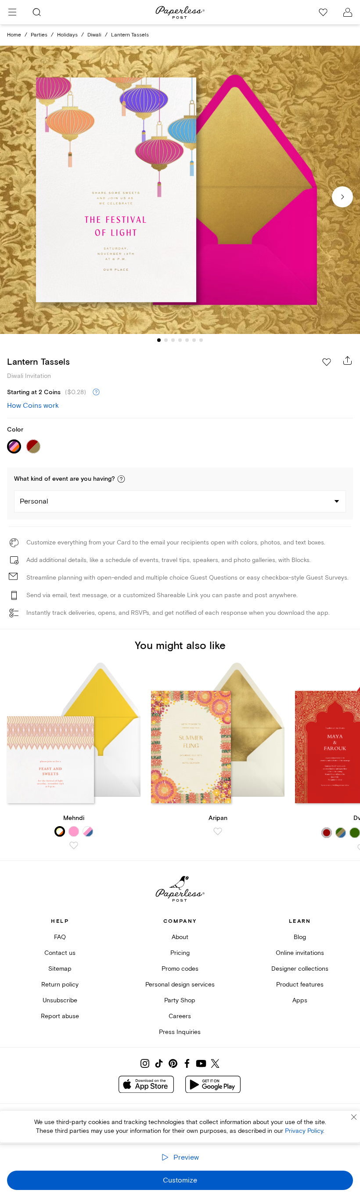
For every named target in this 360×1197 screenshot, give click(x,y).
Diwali (94, 35)
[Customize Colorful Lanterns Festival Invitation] (180, 190)
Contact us (60, 953)
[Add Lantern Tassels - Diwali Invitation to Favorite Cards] (326, 362)
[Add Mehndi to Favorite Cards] (73, 845)
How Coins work (33, 405)
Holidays (67, 35)
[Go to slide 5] (187, 340)
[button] (121, 479)
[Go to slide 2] (166, 340)
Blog (300, 937)
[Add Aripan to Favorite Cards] (217, 831)
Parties (39, 35)
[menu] (12, 12)
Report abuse (60, 1016)
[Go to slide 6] (194, 340)
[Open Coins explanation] (96, 392)
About (180, 937)
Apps (299, 1000)
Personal (34, 501)
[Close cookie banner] (354, 1117)
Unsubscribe (60, 1000)
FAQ (60, 937)
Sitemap (60, 968)
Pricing (180, 953)
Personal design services (180, 984)
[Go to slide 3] (173, 340)
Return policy (60, 984)
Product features (300, 984)
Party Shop (179, 1000)
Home (14, 35)
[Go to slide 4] (180, 340)
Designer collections (299, 968)
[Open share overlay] (347, 360)
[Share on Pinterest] (173, 1063)
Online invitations (300, 953)
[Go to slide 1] (159, 340)
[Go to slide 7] (201, 340)
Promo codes (180, 968)
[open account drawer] (347, 12)
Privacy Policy (304, 1131)
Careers (180, 1016)
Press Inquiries (180, 1032)
